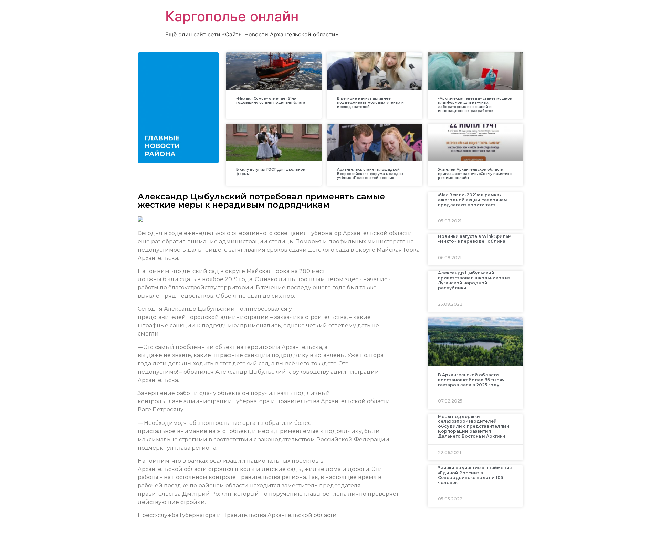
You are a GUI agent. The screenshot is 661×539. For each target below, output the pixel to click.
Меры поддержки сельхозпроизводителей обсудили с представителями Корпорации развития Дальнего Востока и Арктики (474, 426)
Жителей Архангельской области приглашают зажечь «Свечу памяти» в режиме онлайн (475, 173)
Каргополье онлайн (231, 16)
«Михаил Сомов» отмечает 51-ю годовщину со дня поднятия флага (270, 100)
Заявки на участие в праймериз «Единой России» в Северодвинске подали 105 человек (475, 475)
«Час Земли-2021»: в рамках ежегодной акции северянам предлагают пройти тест (472, 199)
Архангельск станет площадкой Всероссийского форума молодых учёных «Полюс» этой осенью (370, 173)
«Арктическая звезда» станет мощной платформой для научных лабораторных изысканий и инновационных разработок (475, 104)
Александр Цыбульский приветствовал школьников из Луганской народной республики (474, 280)
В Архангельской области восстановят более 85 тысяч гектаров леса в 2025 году (471, 379)
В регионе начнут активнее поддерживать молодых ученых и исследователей (370, 102)
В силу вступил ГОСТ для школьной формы (270, 171)
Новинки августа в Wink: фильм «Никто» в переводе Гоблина (475, 239)
